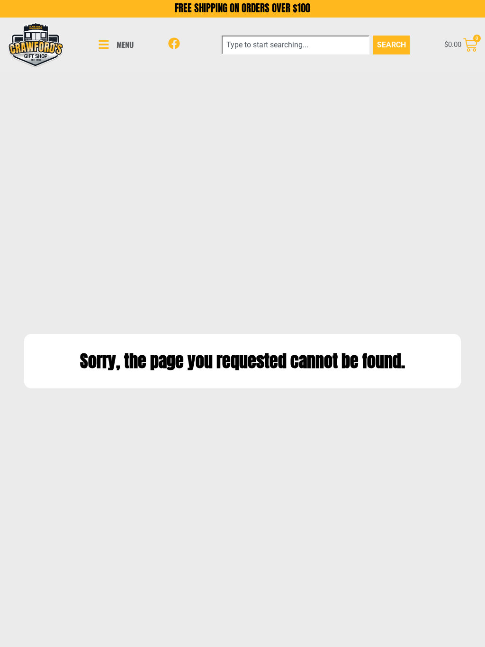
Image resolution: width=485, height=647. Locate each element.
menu (125, 44)
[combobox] (295, 45)
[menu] (103, 44)
